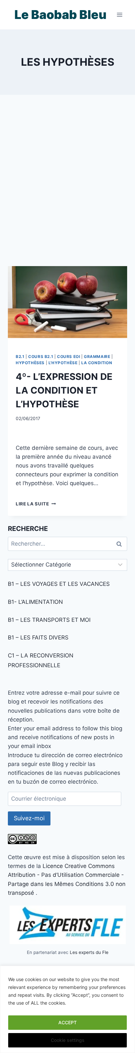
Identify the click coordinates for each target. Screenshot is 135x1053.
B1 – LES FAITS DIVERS (38, 637)
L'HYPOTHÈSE (63, 362)
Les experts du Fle (89, 952)
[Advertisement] (67, 188)
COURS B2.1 (40, 356)
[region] (67, 1009)
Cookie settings (68, 1040)
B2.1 (20, 356)
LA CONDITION (96, 362)
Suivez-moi (29, 818)
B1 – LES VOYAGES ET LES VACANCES (59, 584)
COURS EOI (68, 356)
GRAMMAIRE (97, 356)
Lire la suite (36, 503)
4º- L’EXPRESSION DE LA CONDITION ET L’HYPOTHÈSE (64, 390)
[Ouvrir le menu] (119, 14)
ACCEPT (67, 1022)
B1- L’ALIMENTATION (35, 602)
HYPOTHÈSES (30, 362)
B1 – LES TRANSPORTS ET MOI (49, 620)
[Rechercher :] (67, 543)
